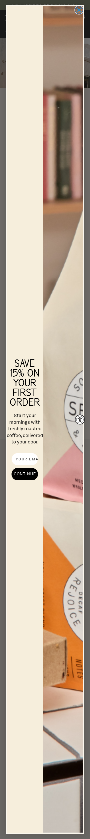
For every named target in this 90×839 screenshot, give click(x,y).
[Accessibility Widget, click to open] (80, 419)
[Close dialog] (79, 10)
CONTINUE (25, 474)
